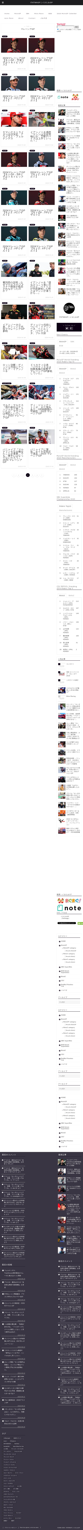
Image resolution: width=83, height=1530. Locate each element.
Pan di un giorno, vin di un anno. (29, 1527)
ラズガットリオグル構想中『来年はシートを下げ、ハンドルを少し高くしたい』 (14, 1353)
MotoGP (17, 13)
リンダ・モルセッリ (8, 1515)
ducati (5, 1441)
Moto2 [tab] (73, 369)
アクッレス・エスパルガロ (17, 1448)
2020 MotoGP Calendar (67, 13)
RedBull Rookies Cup (67, 985)
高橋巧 (12, 1520)
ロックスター (18, 1518)
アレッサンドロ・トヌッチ (10, 1454)
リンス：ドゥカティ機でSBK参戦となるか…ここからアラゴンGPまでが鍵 (14, 1379)
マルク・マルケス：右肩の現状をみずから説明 (14, 1422)
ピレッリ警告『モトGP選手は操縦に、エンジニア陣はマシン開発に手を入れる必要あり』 (14, 1366)
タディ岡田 (15, 1488)
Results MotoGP (71, 951)
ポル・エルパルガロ (8, 1507)
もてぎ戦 (6, 1448)
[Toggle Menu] (3, 2)
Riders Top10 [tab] (65, 506)
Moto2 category (69, 953)
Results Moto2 (70, 956)
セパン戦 (19, 1486)
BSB (50, 13)
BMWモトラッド (17, 1438)
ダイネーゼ (6, 1491)
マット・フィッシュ (8, 1512)
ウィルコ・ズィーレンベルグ (10, 1467)
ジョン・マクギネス (8, 1483)
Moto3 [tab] (62, 373)
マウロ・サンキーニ (8, 1510)
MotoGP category (69, 948)
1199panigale (7, 1438)
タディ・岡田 (7, 1488)
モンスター (18, 1512)
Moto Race (39, 13)
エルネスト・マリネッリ (9, 1470)
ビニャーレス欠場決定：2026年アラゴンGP (14, 1304)
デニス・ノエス (15, 1491)
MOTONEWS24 (7, 1443)
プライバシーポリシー (11, 1527)
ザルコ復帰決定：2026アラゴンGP (14, 1401)
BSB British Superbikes (65, 971)
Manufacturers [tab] (65, 510)
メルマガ (43, 18)
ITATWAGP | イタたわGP (41, 3)
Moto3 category (69, 959)
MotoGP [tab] (63, 342)
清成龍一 (6, 1520)
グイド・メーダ (7, 1478)
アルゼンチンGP (18, 1451)
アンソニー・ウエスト (9, 1459)
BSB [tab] (61, 346)
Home (7, 13)
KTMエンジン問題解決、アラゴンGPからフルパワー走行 (14, 1295)
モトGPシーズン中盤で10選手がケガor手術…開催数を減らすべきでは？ (14, 1228)
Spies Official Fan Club (18, 1446)
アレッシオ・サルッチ (9, 1456)
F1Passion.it (13, 1441)
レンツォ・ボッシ (8, 1518)
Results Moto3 (70, 962)
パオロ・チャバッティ (9, 1494)
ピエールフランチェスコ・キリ (11, 1496)
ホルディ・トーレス (8, 1504)
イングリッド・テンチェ (9, 1464)
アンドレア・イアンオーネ (10, 1462)
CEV (62, 980)
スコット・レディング (9, 1486)
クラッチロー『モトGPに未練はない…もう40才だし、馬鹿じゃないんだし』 (14, 1411)
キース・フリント (19, 1472)
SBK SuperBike (66, 967)
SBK (27, 13)
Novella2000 (7, 1446)
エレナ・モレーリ (8, 1472)
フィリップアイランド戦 (9, 1499)
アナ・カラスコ (7, 1451)
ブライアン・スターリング (10, 1502)
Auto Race (9, 18)
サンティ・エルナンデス (9, 1480)
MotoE (63, 976)
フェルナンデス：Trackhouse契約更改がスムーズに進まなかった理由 (13, 1273)
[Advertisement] (70, 47)
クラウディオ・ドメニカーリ (10, 1475)
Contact (32, 18)
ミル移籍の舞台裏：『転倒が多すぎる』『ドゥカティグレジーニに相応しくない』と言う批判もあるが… (14, 1328)
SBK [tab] (72, 342)
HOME (63, 941)
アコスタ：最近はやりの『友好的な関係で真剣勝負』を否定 (14, 1162)
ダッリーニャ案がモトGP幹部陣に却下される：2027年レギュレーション (14, 1202)
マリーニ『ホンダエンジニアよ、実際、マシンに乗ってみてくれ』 (14, 1178)
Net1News (16, 1443)
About (20, 18)
